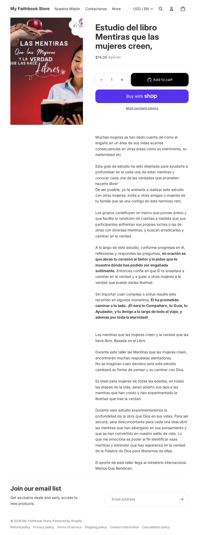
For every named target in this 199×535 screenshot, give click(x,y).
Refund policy (20, 527)
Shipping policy (96, 527)
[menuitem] (116, 9)
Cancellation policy (156, 527)
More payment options (142, 108)
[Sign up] (181, 499)
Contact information (124, 527)
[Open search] (160, 9)
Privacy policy (43, 527)
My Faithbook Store (36, 521)
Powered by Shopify (67, 521)
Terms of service (69, 527)
